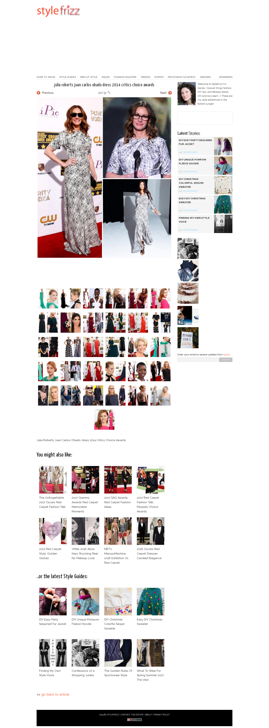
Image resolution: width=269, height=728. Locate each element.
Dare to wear (46, 77)
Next (163, 93)
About (148, 715)
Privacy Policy (162, 715)
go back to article (55, 694)
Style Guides (67, 77)
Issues (106, 77)
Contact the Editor (132, 715)
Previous (48, 93)
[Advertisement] (134, 47)
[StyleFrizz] (59, 19)
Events (159, 77)
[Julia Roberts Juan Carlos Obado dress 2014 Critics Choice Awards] (104, 177)
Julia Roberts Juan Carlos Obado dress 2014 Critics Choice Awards (104, 85)
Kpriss (226, 354)
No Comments (190, 152)
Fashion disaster (125, 77)
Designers (225, 77)
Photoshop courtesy (182, 77)
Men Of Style (88, 77)
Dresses (205, 77)
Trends (145, 77)
